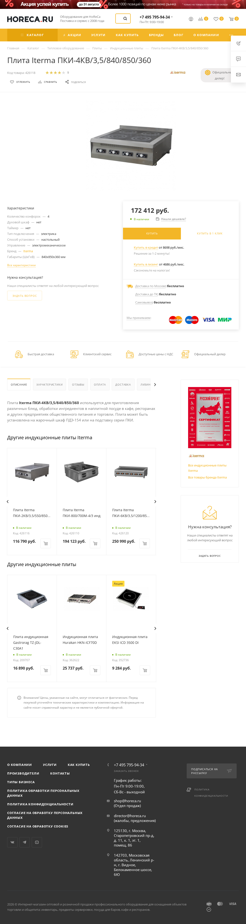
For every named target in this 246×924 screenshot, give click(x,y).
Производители (23, 773)
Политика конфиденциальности (40, 804)
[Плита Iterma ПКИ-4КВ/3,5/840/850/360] (131, 145)
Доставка (123, 384)
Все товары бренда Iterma (207, 477)
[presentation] (7, 501)
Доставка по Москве (150, 286)
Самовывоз (143, 302)
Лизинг (146, 384)
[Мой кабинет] (191, 19)
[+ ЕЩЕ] (231, 35)
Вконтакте (12, 842)
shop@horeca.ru (127, 800)
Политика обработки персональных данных (43, 793)
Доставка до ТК (146, 294)
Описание (19, 384)
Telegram (24, 842)
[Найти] (125, 18)
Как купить (79, 764)
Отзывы (78, 384)
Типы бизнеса (21, 782)
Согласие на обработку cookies (37, 826)
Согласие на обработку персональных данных (45, 815)
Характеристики (49, 384)
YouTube (37, 842)
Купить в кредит (146, 247)
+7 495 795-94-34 (155, 17)
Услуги (50, 764)
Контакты (60, 773)
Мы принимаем (138, 318)
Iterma (28, 251)
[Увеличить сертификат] (209, 417)
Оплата (100, 384)
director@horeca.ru (130, 815)
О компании (19, 764)
